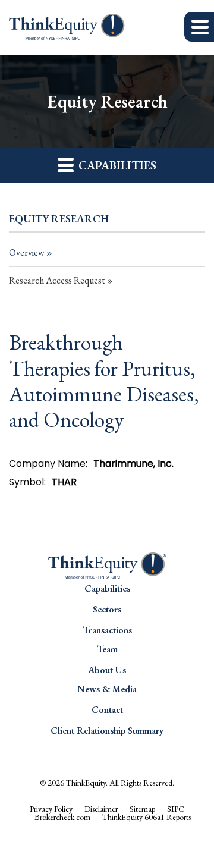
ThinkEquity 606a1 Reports (146, 817)
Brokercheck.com (62, 817)
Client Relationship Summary (107, 730)
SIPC (175, 809)
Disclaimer (101, 809)
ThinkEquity (86, 782)
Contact (107, 709)
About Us (107, 670)
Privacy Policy (51, 809)
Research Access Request (57, 280)
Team (107, 649)
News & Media (107, 689)
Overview (27, 252)
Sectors (107, 609)
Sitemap (142, 809)
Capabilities (107, 588)
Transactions (107, 630)
